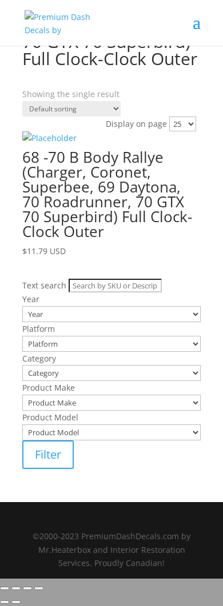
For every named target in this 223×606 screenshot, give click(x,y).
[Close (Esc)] (38, 588)
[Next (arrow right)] (16, 602)
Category (39, 137)
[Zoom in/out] (4, 588)
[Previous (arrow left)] (4, 602)
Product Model (50, 167)
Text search (44, 93)
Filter (48, 454)
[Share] (27, 588)
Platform (38, 122)
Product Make (48, 152)
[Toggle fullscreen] (16, 588)
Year (30, 107)
